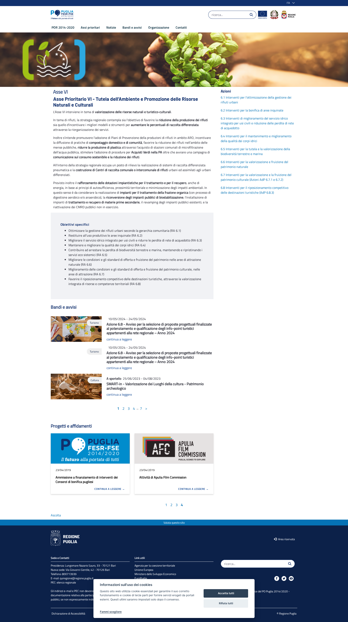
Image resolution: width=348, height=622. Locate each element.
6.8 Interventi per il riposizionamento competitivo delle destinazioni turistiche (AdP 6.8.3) (254, 190)
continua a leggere (119, 339)
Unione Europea (144, 570)
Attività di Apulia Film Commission (162, 477)
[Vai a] (63, 15)
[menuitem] (63, 27)
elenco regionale (66, 582)
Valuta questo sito (174, 522)
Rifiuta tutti (226, 603)
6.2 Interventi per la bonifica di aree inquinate (252, 110)
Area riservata (286, 539)
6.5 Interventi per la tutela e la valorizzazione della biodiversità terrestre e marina (255, 151)
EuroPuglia (141, 578)
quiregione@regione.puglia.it (76, 578)
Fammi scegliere (111, 611)
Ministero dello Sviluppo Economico (155, 574)
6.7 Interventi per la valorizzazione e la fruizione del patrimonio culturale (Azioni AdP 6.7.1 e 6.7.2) (256, 177)
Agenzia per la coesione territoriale (155, 565)
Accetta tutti (226, 593)
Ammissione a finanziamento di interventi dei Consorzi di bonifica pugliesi (87, 479)
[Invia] (251, 14)
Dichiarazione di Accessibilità (68, 613)
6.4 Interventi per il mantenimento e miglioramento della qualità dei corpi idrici (256, 138)
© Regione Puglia (286, 613)
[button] (290, 3)
